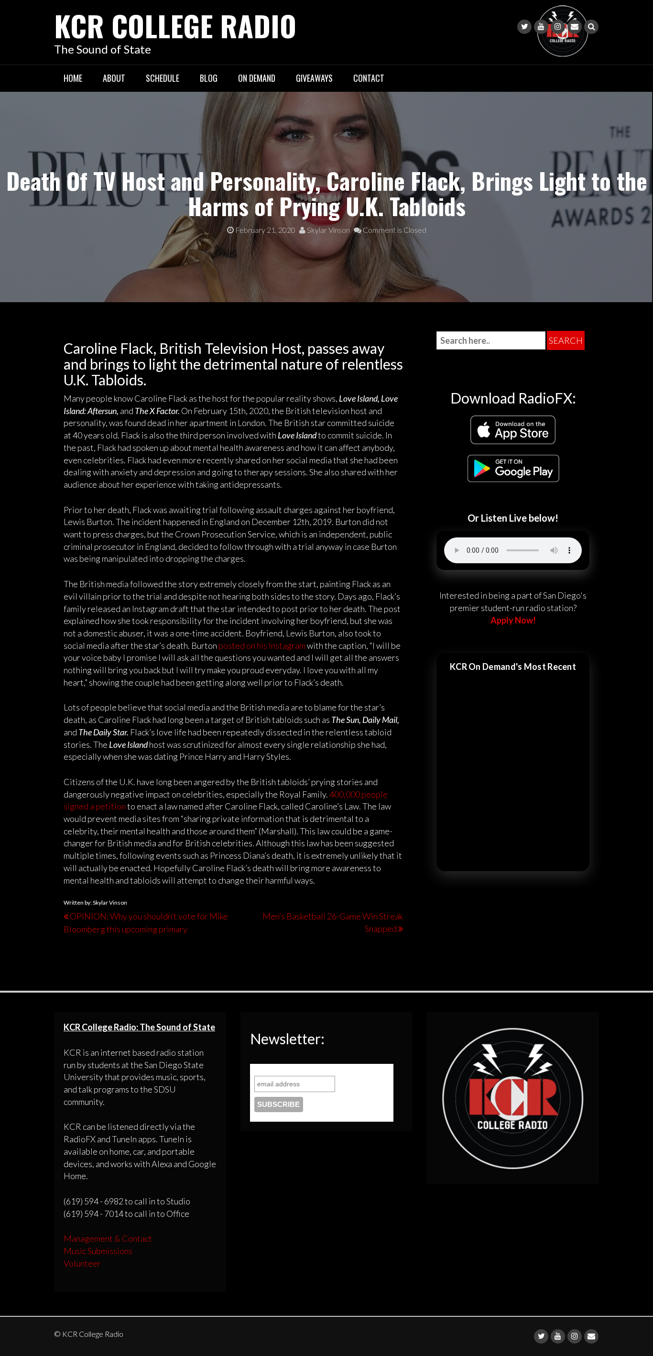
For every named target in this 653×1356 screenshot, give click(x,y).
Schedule (162, 78)
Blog (209, 78)
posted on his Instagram (261, 645)
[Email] (574, 27)
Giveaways (314, 78)
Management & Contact (108, 1238)
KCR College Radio (175, 25)
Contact (368, 78)
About (114, 78)
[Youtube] (541, 27)
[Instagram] (558, 27)
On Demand (256, 78)
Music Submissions (98, 1251)
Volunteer (82, 1263)
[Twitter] (524, 27)
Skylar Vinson (327, 229)
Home (73, 78)
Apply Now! (513, 620)
